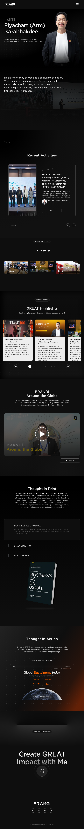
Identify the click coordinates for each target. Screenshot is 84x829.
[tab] (42, 522)
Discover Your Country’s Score (42, 609)
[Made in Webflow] (33, 760)
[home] (10, 4)
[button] (77, 4)
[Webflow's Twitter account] (45, 760)
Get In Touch (42, 721)
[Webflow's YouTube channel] (39, 760)
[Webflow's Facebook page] (51, 760)
